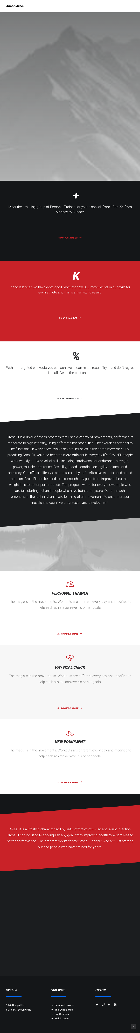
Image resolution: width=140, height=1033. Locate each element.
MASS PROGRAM (68, 398)
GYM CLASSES (68, 318)
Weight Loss (62, 1018)
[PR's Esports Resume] (15, 6)
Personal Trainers (64, 1005)
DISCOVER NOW (68, 633)
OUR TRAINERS (68, 237)
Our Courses (62, 1014)
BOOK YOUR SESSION (68, 931)
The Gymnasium (64, 1009)
